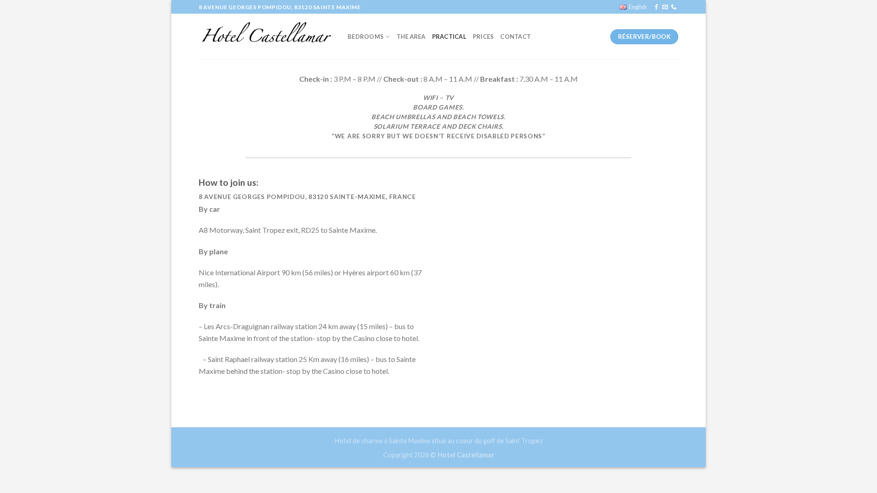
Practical (449, 36)
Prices (483, 36)
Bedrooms (366, 36)
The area (411, 36)
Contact (515, 36)
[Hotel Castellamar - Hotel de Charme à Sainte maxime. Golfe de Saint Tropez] (266, 36)
